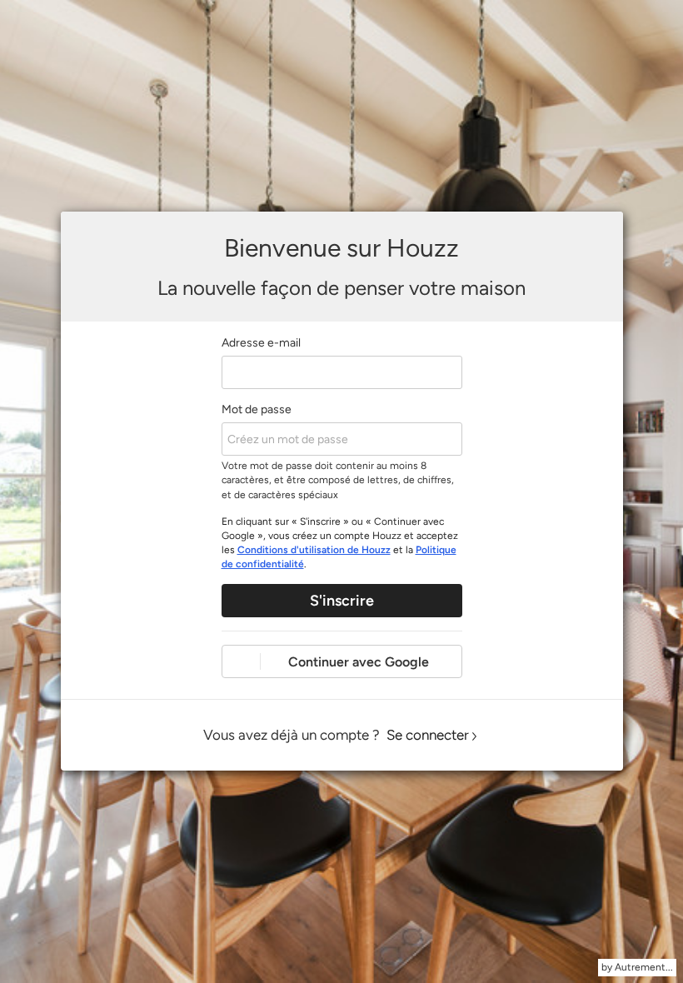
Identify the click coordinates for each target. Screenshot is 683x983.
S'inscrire (342, 600)
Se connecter (427, 734)
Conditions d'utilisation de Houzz (314, 550)
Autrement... (644, 967)
